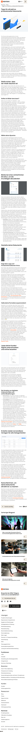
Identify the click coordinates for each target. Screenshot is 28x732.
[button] (20, 1)
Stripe (14, 424)
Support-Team (4, 341)
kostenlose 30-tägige (18, 497)
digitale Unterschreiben (7, 421)
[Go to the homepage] (5, 589)
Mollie (20, 424)
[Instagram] (5, 601)
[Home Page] (5, 1)
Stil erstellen (13, 329)
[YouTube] (10, 601)
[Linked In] (7, 601)
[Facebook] (2, 601)
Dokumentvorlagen (5, 477)
